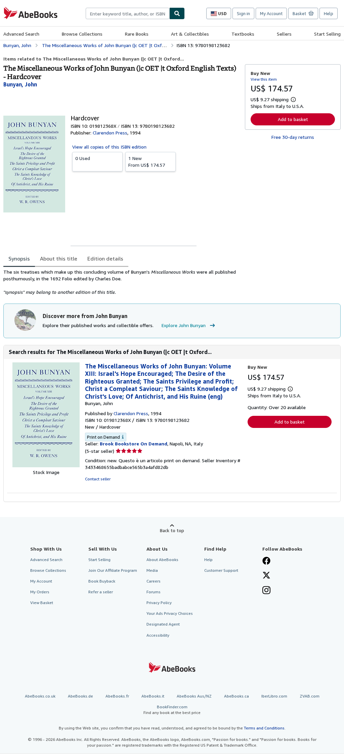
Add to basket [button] (293, 119)
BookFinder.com (172, 709)
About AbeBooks (162, 559)
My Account (271, 13)
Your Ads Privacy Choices (169, 613)
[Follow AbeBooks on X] (266, 575)
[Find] (177, 13)
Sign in (243, 13)
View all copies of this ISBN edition (109, 147)
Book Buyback (101, 581)
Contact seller (98, 478)
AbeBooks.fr (117, 696)
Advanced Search (21, 34)
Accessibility (157, 635)
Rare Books (136, 34)
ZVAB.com (309, 696)
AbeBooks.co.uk (40, 696)
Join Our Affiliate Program (112, 570)
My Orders (39, 591)
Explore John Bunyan (184, 325)
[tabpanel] (121, 282)
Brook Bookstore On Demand (133, 443)
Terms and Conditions (264, 727)
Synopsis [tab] (19, 258)
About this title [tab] (58, 258)
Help (328, 13)
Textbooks (242, 34)
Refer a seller (100, 591)
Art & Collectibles (190, 34)
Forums (153, 591)
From (146, 161)
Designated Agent (163, 624)
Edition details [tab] (105, 258)
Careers (153, 581)
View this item (264, 79)
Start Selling (327, 34)
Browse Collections (82, 34)
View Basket (41, 602)
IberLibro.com (274, 696)
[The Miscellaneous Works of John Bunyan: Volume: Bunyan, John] (46, 465)
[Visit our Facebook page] (266, 561)
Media (152, 570)
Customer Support (221, 570)
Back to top (172, 530)
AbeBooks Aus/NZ (194, 696)
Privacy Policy (159, 602)
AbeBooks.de (80, 696)
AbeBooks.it (152, 696)
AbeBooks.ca (236, 696)
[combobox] (127, 13)
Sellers (284, 34)
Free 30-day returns (292, 137)
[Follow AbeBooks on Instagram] (266, 591)
